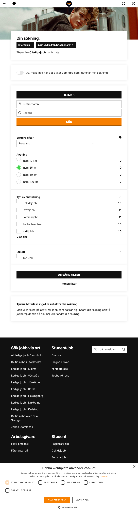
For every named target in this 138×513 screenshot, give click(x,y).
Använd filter (69, 274)
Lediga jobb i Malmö (24, 368)
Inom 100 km (31, 181)
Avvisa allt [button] (83, 499)
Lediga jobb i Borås (23, 389)
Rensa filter (69, 283)
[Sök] (125, 4)
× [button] (134, 466)
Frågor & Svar (59, 362)
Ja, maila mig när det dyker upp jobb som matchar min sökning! (67, 72)
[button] (69, 507)
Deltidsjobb (30, 203)
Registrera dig (60, 443)
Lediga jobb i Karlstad (24, 409)
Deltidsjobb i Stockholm (26, 362)
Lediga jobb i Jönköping (26, 382)
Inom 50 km (30, 174)
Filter (67, 94)
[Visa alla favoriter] (14, 4)
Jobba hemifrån (32, 224)
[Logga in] (133, 3)
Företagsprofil (19, 450)
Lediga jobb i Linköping (25, 402)
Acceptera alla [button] (57, 499)
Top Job (28, 258)
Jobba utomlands (22, 427)
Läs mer (104, 476)
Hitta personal (20, 443)
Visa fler (21, 237)
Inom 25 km (30, 167)
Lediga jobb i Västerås (25, 375)
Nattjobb (28, 231)
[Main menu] (4, 3)
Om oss (56, 355)
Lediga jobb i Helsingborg (27, 395)
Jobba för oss (60, 375)
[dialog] (69, 488)
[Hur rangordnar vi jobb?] (120, 138)
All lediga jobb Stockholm (27, 355)
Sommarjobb (31, 217)
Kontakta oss (59, 368)
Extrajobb (29, 210)
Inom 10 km (30, 160)
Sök (69, 121)
